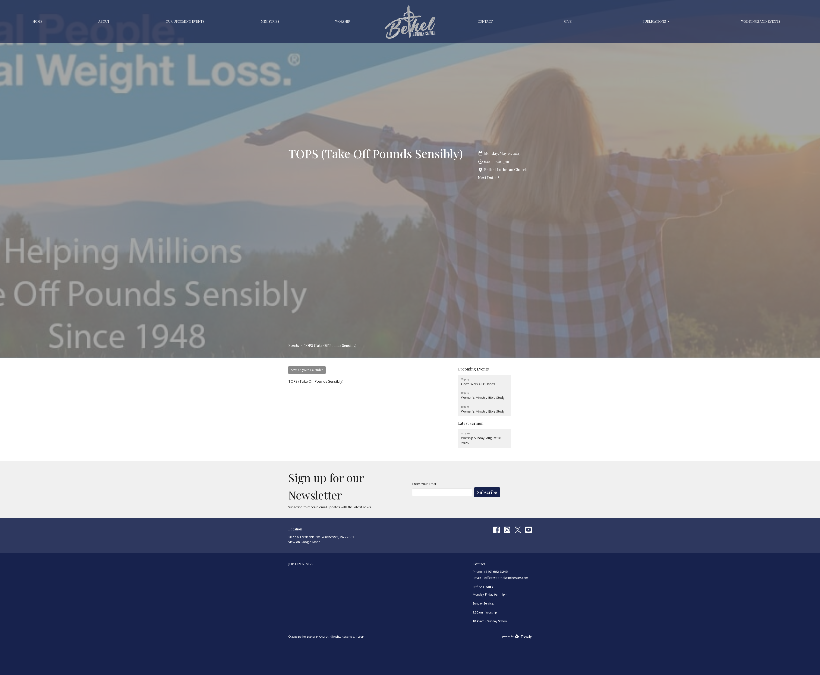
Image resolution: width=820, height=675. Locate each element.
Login (361, 636)
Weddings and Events (760, 21)
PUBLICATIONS (654, 21)
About (104, 21)
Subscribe (487, 492)
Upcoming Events (473, 369)
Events (293, 345)
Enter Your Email (424, 484)
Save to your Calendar (307, 370)
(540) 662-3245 (496, 571)
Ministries (270, 21)
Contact (485, 21)
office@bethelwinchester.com (506, 577)
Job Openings (300, 564)
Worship (342, 21)
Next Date (487, 177)
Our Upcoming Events (185, 21)
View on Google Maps (304, 542)
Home (37, 21)
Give (567, 21)
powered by (514, 640)
